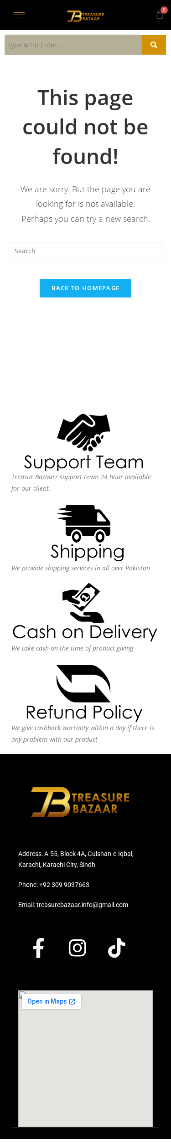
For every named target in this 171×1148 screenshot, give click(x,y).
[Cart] (160, 14)
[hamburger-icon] (19, 14)
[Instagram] (85, 948)
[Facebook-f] (46, 948)
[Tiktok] (125, 948)
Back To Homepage (86, 288)
